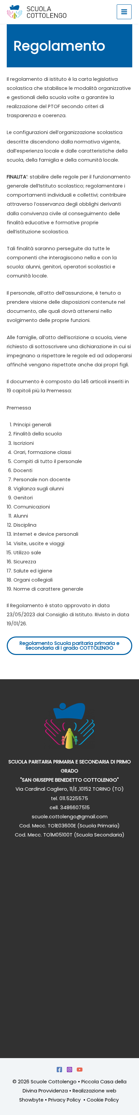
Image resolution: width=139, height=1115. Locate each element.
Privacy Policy (65, 1099)
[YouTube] (80, 1070)
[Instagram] (69, 1070)
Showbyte (31, 1099)
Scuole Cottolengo (54, 1081)
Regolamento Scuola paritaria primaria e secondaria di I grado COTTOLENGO (69, 646)
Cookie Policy (103, 1099)
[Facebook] (59, 1070)
